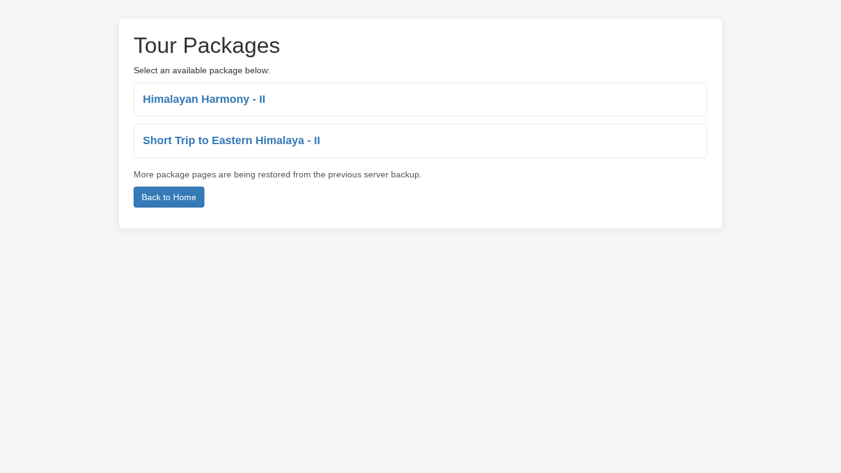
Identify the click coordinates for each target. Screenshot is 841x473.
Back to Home (169, 197)
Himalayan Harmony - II (204, 99)
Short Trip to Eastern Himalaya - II (231, 140)
